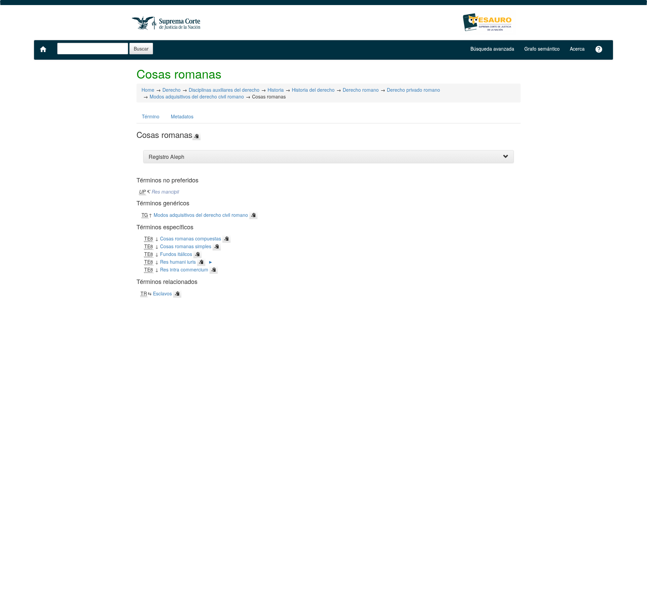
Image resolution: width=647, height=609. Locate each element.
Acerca (577, 48)
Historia (276, 89)
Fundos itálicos (176, 254)
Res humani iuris (178, 261)
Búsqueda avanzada (492, 48)
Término (150, 116)
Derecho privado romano (413, 89)
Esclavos (162, 293)
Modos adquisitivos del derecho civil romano (197, 96)
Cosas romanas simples (185, 246)
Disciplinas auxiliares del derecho (224, 89)
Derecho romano (361, 89)
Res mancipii (165, 191)
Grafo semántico (542, 48)
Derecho (171, 89)
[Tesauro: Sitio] (166, 23)
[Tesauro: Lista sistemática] (488, 22)
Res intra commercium (184, 269)
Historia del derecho (313, 89)
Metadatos (182, 116)
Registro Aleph (166, 157)
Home (148, 89)
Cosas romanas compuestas (190, 238)
